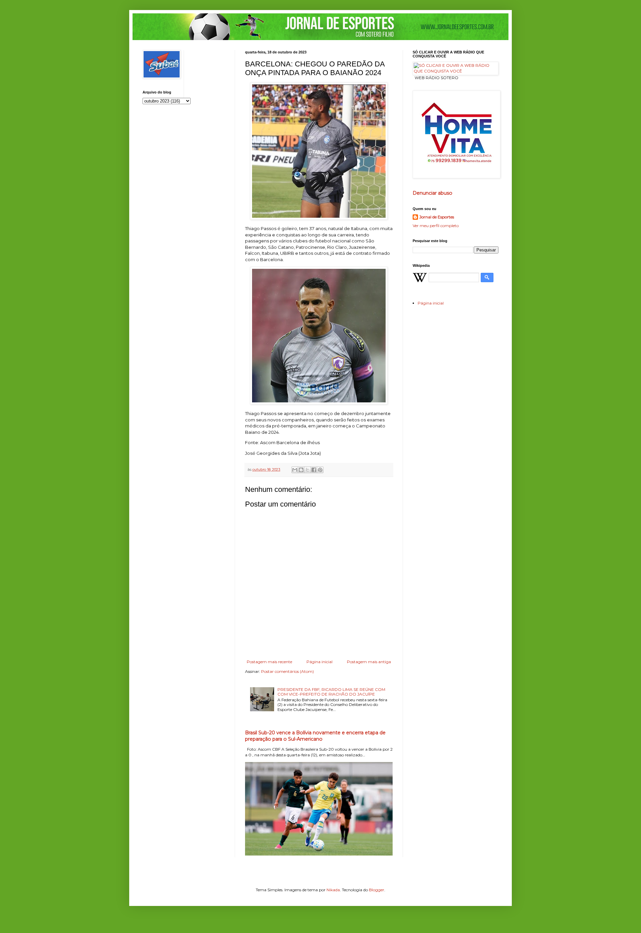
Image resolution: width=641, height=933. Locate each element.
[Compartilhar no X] (307, 470)
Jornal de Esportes (436, 216)
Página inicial (319, 661)
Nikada (333, 889)
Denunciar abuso (432, 193)
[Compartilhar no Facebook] (313, 470)
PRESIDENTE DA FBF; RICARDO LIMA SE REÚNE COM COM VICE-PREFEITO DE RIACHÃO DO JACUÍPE (331, 692)
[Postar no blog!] (301, 470)
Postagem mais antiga (369, 661)
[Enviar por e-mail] (294, 470)
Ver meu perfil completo (436, 225)
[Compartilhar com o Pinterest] (320, 470)
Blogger (376, 889)
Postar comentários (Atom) (287, 671)
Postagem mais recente (269, 661)
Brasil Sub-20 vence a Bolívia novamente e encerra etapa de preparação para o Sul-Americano (315, 736)
